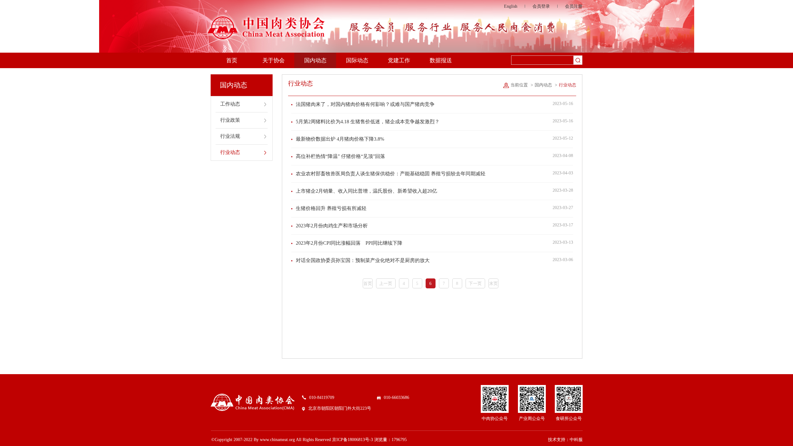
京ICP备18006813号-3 (352, 439)
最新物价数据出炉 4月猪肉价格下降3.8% (340, 139)
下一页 (475, 283)
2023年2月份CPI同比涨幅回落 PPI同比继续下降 (349, 243)
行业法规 (230, 136)
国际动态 (357, 60)
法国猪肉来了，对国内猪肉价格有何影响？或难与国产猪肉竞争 (365, 104)
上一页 (385, 283)
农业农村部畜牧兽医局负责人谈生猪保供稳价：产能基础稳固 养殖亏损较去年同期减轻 (390, 173)
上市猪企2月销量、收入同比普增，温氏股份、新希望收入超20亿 (366, 191)
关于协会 (273, 60)
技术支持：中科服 (565, 439)
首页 (231, 60)
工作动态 (230, 104)
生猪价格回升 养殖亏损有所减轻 (331, 208)
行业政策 (230, 120)
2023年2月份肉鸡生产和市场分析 (332, 225)
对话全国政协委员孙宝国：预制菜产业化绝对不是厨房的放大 (363, 260)
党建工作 (399, 60)
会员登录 (541, 6)
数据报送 (441, 60)
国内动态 (315, 60)
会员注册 (573, 6)
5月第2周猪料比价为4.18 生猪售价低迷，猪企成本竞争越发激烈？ (368, 121)
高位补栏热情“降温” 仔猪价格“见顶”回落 (340, 156)
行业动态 (230, 152)
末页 (493, 283)
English (510, 6)
